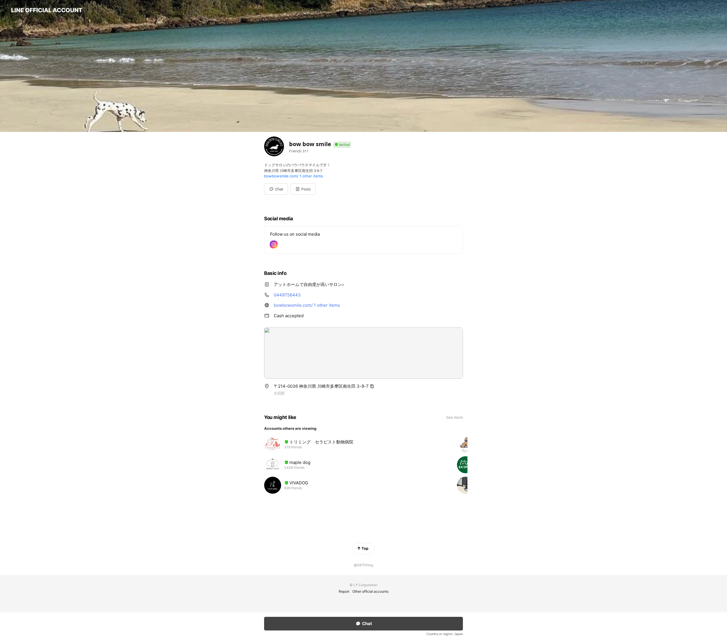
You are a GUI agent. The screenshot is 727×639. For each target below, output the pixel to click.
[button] (303, 189)
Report (344, 591)
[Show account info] (342, 145)
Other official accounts (370, 591)
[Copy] (372, 386)
